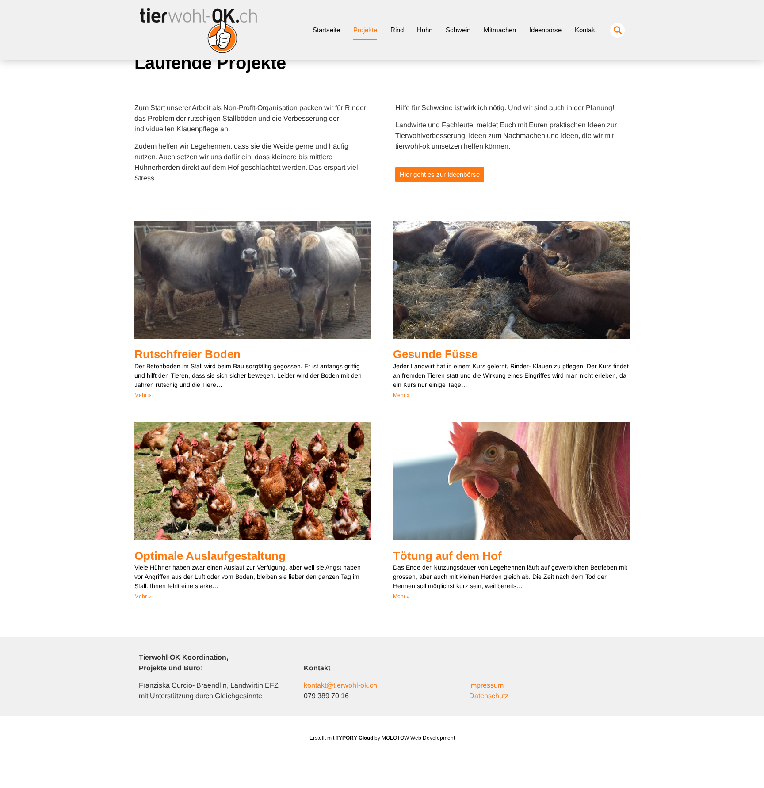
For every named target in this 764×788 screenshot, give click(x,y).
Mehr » (142, 395)
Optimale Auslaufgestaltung (210, 555)
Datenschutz (488, 696)
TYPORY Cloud (354, 738)
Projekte (365, 30)
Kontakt (586, 30)
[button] (617, 30)
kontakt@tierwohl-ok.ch (340, 685)
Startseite (326, 30)
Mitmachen (500, 30)
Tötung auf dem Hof (447, 555)
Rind (397, 30)
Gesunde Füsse (435, 354)
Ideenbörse (545, 30)
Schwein (458, 30)
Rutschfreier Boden (187, 354)
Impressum (486, 685)
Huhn (424, 30)
